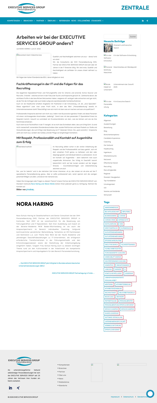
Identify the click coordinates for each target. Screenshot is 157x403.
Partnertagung (111, 301)
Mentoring (109, 284)
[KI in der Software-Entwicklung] (108, 59)
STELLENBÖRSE (84, 21)
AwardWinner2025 (111, 207)
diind (121, 224)
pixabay (30, 189)
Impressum (115, 397)
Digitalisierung (110, 224)
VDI (105, 188)
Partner (62, 372)
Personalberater (126, 301)
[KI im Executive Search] (108, 104)
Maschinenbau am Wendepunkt (125, 67)
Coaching (107, 142)
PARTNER (40, 21)
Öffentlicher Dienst (111, 163)
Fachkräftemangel (128, 245)
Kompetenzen (64, 365)
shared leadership (112, 313)
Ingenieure (107, 152)
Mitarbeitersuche (110, 156)
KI (125, 269)
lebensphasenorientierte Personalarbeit (114, 279)
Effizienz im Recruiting (113, 240)
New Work (120, 297)
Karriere (118, 269)
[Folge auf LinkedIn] (143, 21)
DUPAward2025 (126, 228)
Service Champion (111, 309)
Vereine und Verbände (112, 191)
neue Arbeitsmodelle (127, 293)
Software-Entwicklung (113, 317)
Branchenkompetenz (111, 134)
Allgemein (107, 120)
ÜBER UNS (52, 21)
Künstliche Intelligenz (113, 273)
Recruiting (107, 166)
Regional (107, 173)
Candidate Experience (112, 138)
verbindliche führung (113, 325)
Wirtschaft (108, 195)
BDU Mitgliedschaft (112, 212)
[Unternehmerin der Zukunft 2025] (108, 91)
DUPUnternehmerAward (113, 232)
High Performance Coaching (115, 261)
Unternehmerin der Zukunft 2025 (124, 85)
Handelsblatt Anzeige (113, 257)
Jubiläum (108, 269)
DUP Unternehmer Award (114, 236)
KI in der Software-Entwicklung (125, 55)
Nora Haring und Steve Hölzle (42, 184)
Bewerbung (108, 127)
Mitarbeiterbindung (123, 284)
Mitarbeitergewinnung (113, 288)
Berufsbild (126, 212)
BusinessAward (110, 216)
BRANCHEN (28, 21)
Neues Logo (109, 297)
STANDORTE (96, 21)
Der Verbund (108, 145)
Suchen (133, 36)
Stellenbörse (64, 382)
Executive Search (111, 245)
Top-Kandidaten (110, 180)
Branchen (63, 368)
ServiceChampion (127, 309)
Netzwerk (107, 159)
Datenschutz (123, 220)
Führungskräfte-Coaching (115, 253)
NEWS (73, 21)
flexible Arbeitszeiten (113, 249)
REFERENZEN (64, 21)
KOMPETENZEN (13, 21)
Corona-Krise (110, 220)
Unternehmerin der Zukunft (115, 321)
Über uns (62, 375)
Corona (122, 216)
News (61, 379)
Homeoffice (109, 265)
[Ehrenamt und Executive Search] (108, 48)
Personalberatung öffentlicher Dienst (119, 305)
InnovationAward (123, 265)
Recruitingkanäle (110, 170)
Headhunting (108, 149)
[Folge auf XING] (147, 21)
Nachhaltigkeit (110, 293)
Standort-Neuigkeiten (112, 177)
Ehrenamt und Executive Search (123, 46)
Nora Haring (24, 49)
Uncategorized (109, 184)
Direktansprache (111, 228)
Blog (105, 131)
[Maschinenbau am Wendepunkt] (108, 74)
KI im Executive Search (122, 101)
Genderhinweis (143, 397)
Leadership (129, 273)
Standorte (63, 386)
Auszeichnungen (110, 124)
